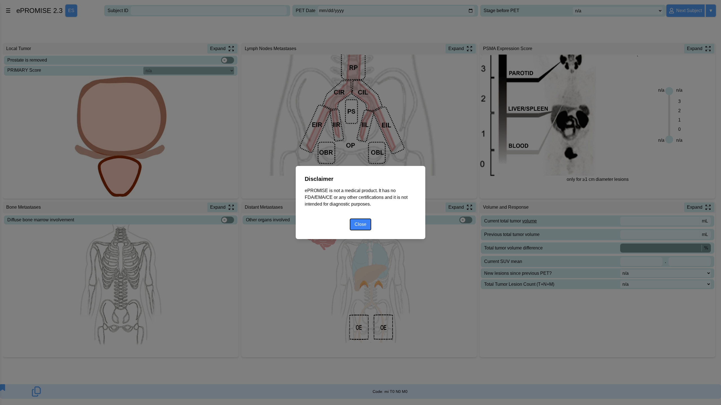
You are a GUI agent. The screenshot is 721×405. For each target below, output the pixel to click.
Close (360, 224)
